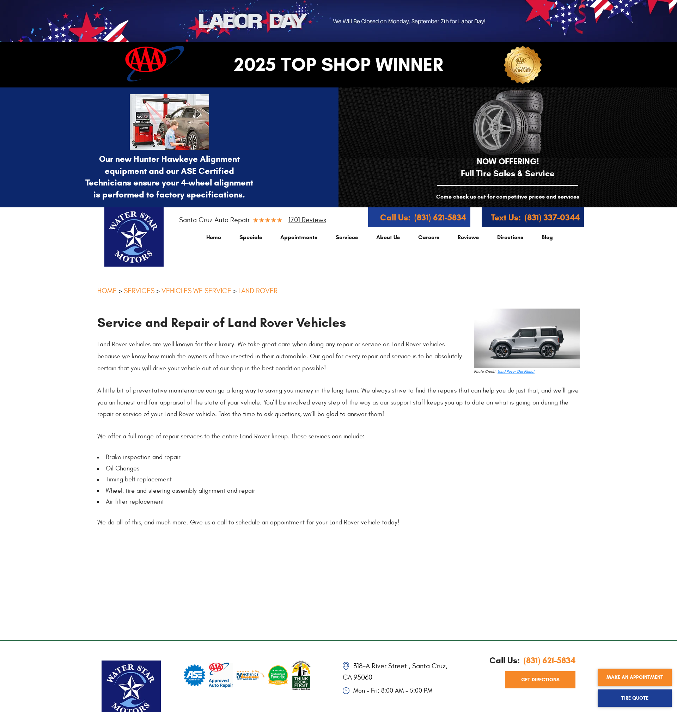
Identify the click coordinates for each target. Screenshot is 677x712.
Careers (428, 237)
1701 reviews (307, 220)
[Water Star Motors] (134, 237)
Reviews (468, 237)
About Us (388, 237)
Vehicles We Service (196, 291)
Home (213, 237)
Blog (547, 237)
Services (347, 237)
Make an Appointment (634, 677)
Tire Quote (634, 698)
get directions (540, 680)
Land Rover (257, 291)
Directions (510, 237)
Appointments (298, 237)
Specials (250, 237)
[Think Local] (300, 674)
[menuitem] (213, 237)
